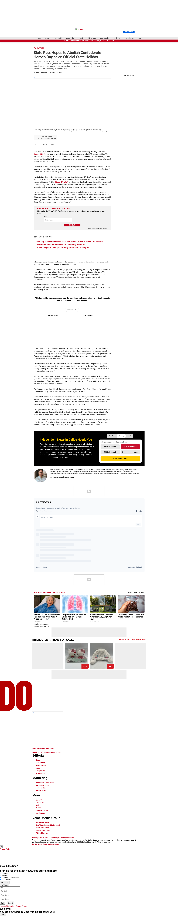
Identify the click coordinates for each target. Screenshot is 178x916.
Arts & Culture (70, 38)
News (39, 38)
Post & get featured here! (132, 639)
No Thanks (4, 885)
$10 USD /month (110, 447)
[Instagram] (56, 482)
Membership (40, 813)
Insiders (5, 875)
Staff (37, 805)
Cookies (46, 838)
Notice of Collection (93, 228)
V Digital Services (42, 833)
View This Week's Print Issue (43, 749)
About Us (39, 800)
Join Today (5, 882)
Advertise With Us (42, 785)
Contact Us (40, 802)
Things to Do (6, 873)
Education (39, 48)
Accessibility (53, 838)
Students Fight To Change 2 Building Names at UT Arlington (62, 248)
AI (58, 838)
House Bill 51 (40, 154)
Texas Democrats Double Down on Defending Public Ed (60, 245)
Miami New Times (42, 828)
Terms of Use (41, 788)
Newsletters (130, 38)
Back (2, 903)
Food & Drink (58, 38)
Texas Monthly (62, 182)
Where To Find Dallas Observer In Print (46, 752)
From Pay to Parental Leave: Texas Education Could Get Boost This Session (69, 242)
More (139, 38)
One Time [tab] (112, 436)
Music (81, 38)
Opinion (47, 38)
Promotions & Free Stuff (45, 783)
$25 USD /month (130, 447)
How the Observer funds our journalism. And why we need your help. (89, 41)
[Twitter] (51, 482)
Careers (39, 808)
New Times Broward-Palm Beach (48, 825)
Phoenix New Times (43, 830)
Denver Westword (42, 822)
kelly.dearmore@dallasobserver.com (62, 477)
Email (46, 216)
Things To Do (92, 38)
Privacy (105, 228)
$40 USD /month (110, 452)
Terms (100, 228)
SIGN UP (72, 225)
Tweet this (70, 310)
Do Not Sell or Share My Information (45, 844)
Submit (10, 903)
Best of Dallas (104, 38)
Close (3, 914)
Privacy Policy (41, 791)
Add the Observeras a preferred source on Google (47, 137)
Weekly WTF (117, 38)
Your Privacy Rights (66, 838)
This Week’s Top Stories (10, 878)
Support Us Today (120, 458)
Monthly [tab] (121, 436)
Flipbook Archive (42, 810)
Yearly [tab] (129, 436)
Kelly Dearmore (41, 72)
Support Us (129, 32)
